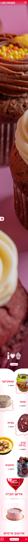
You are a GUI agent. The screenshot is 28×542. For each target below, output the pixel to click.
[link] (2, 219)
